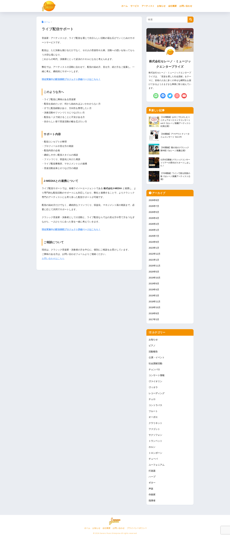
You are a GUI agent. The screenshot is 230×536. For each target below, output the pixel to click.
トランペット (155, 441)
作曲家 (152, 494)
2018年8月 (154, 313)
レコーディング (157, 393)
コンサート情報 (157, 375)
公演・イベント (157, 357)
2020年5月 (154, 271)
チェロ (152, 399)
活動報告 (153, 351)
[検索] (191, 20)
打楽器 (152, 471)
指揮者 (152, 500)
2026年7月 (154, 206)
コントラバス (155, 405)
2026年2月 (154, 224)
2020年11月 (154, 265)
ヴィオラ (153, 387)
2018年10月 (154, 307)
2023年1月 (154, 248)
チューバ (153, 459)
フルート (153, 411)
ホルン (152, 447)
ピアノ (152, 345)
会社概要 (172, 6)
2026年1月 (154, 230)
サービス (134, 6)
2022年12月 (154, 254)
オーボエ (153, 417)
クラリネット (155, 423)
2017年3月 (154, 319)
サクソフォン (155, 435)
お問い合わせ (185, 6)
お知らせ (161, 6)
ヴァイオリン (155, 381)
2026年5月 (154, 212)
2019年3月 (154, 295)
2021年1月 (154, 260)
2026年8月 (154, 200)
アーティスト (148, 6)
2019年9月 (154, 283)
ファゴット (154, 429)
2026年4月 (154, 218)
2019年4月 (154, 289)
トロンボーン (155, 453)
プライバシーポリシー (137, 528)
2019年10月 (154, 277)
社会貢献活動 (155, 363)
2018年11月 (154, 301)
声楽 (151, 488)
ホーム (124, 6)
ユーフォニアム (157, 465)
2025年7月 (154, 236)
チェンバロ (154, 369)
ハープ (152, 476)
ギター (152, 482)
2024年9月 (154, 242)
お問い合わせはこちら (53, 258)
